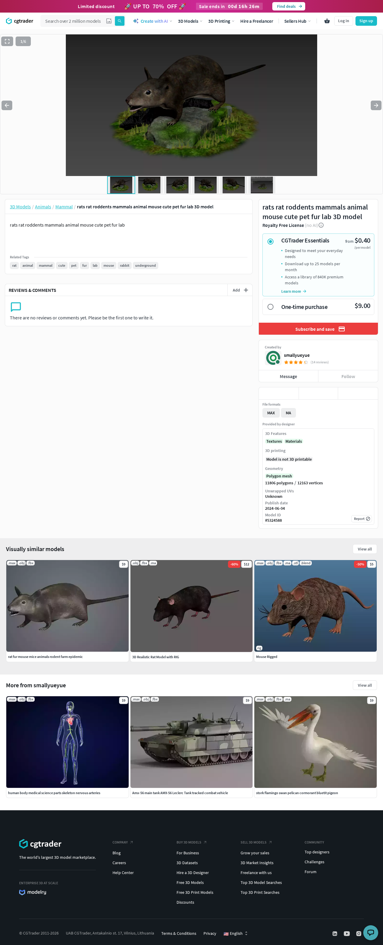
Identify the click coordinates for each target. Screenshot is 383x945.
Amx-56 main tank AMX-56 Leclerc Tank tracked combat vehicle (180, 793)
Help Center (123, 872)
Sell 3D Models (254, 842)
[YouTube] (347, 934)
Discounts (185, 902)
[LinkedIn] (335, 934)
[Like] (279, 393)
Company (120, 842)
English (233, 934)
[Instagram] (359, 933)
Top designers (317, 852)
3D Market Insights (257, 862)
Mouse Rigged (266, 656)
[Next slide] (376, 105)
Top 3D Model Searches (261, 882)
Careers (119, 862)
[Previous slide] (6, 105)
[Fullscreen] (7, 41)
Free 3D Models (190, 882)
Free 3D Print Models (195, 892)
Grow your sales (255, 852)
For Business (188, 852)
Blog (117, 852)
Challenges (314, 861)
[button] (109, 21)
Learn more (291, 291)
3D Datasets (187, 862)
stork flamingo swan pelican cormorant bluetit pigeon (297, 793)
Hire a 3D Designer (193, 872)
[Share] (358, 393)
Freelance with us (256, 872)
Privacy (209, 933)
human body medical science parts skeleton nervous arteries (54, 793)
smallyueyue (297, 355)
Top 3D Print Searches (260, 892)
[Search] (119, 21)
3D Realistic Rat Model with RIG (155, 657)
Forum (311, 871)
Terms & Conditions (178, 933)
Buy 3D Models (189, 842)
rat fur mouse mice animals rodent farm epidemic (45, 656)
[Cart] (327, 21)
